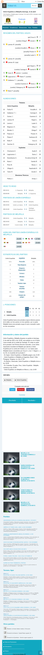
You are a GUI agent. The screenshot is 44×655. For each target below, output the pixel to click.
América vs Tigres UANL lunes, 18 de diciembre (17, 527)
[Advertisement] (22, 427)
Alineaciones (23, 27)
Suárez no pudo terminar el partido (14, 562)
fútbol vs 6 (6, 614)
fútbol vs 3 (6, 589)
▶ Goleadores (7, 646)
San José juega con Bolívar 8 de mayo (15, 549)
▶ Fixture (6, 651)
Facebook (30, 389)
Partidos (34, 27)
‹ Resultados (12, 400)
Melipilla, (9, 380)
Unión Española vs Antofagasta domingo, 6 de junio (19, 615)
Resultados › (32, 400)
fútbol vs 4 (6, 597)
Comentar (22, 395)
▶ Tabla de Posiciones (9, 642)
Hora (29, 27)
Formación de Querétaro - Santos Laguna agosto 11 (20, 637)
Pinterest (21, 389)
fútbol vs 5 (6, 605)
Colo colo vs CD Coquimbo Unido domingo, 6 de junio (19, 607)
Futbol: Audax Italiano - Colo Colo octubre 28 (17, 556)
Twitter (12, 389)
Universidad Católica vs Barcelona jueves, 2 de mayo (19, 520)
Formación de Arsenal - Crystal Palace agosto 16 (19, 633)
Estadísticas (14, 27)
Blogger (28, 654)
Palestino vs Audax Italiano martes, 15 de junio (18, 575)
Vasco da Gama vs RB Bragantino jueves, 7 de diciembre (20, 542)
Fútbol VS (12, 5)
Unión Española (21, 380)
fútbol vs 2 (6, 581)
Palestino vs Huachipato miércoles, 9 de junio (17, 583)
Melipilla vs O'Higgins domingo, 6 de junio (16, 591)
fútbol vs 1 (6, 573)
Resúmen (6, 27)
